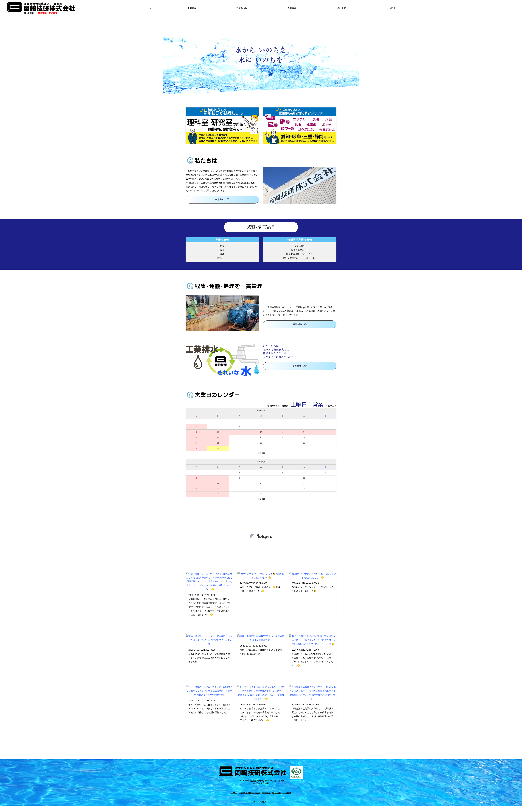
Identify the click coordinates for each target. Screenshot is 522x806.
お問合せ (391, 8)
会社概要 (341, 8)
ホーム (152, 8)
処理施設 (291, 8)
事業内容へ (221, 199)
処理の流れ (241, 8)
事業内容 (191, 8)
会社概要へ (298, 366)
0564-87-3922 (262, 783)
